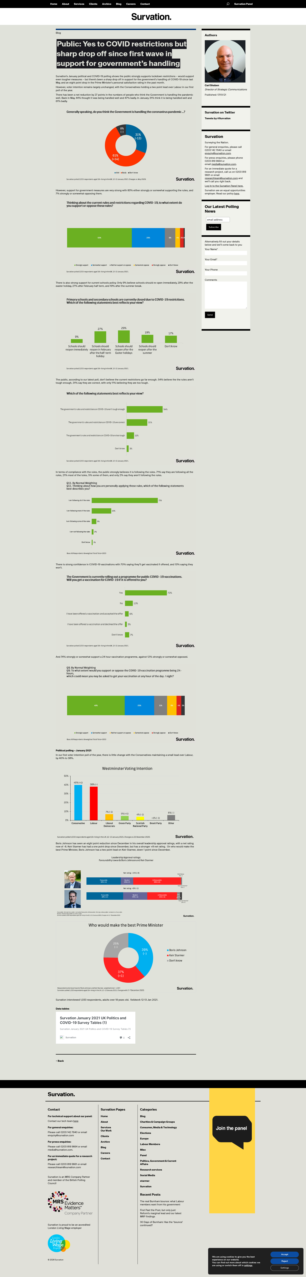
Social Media (147, 1175)
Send (210, 314)
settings (248, 1265)
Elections (145, 1133)
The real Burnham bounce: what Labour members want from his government (162, 1203)
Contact (145, 4)
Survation (145, 1186)
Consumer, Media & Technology (158, 1127)
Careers (131, 4)
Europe (144, 1138)
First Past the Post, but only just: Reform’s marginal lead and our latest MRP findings (160, 1213)
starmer (144, 1181)
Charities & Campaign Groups (157, 1121)
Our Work (106, 1130)
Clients (93, 4)
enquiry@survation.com (218, 153)
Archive (106, 4)
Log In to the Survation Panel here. (224, 186)
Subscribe (214, 227)
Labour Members (150, 1144)
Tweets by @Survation (217, 118)
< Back (60, 1061)
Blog (118, 4)
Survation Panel (243, 4)
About (65, 4)
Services (79, 4)
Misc (143, 1149)
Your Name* (211, 249)
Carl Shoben (212, 85)
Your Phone (211, 269)
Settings (284, 1267)
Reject (284, 1261)
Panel (143, 1155)
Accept (284, 1254)
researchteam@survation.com (221, 178)
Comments (211, 280)
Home (53, 4)
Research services (151, 1169)
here (236, 193)
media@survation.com (223, 164)
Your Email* (211, 259)
